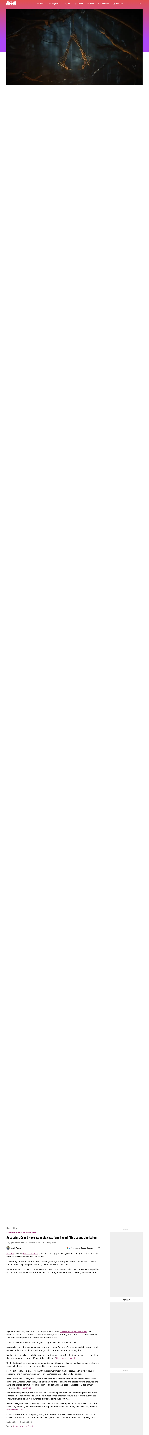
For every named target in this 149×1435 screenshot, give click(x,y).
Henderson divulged (65, 1358)
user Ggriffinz (24, 1388)
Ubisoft (16, 1426)
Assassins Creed (26, 1426)
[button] (98, 1248)
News (15, 1228)
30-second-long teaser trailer (73, 1331)
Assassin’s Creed (30, 1253)
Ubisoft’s (10, 1253)
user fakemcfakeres (15, 1409)
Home (8, 1228)
